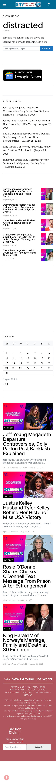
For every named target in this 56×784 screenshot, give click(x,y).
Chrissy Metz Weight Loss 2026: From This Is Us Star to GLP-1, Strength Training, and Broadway (19, 238)
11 (14, 358)
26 (20, 368)
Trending (7, 496)
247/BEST (8, 560)
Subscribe (39, 747)
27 (28, 368)
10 (7, 358)
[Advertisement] (28, 298)
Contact (42, 690)
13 (28, 358)
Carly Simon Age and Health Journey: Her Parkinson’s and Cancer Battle (19, 252)
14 (35, 358)
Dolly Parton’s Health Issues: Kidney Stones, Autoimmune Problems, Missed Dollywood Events (19, 208)
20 (27, 363)
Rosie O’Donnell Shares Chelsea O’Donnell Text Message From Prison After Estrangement (26, 137)
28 (35, 368)
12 (21, 358)
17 (7, 363)
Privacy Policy (17, 690)
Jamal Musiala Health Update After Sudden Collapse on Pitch (19, 223)
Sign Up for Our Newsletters (15, 740)
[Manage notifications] (6, 777)
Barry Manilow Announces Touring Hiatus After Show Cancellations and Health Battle (17, 192)
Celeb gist (8, 428)
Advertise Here (43, 692)
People (7, 629)
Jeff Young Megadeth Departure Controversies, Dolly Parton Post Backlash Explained (26, 111)
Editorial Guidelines (20, 687)
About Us (30, 690)
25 (13, 368)
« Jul (5, 384)
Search (46, 49)
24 (6, 368)
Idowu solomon (9, 600)
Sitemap (28, 695)
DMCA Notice (39, 687)
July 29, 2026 (8, 259)
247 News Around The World (15, 468)
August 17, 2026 (9, 229)
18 (14, 363)
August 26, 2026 (10, 200)
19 (21, 363)
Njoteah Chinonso (10, 531)
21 (35, 363)
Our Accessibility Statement (19, 692)
